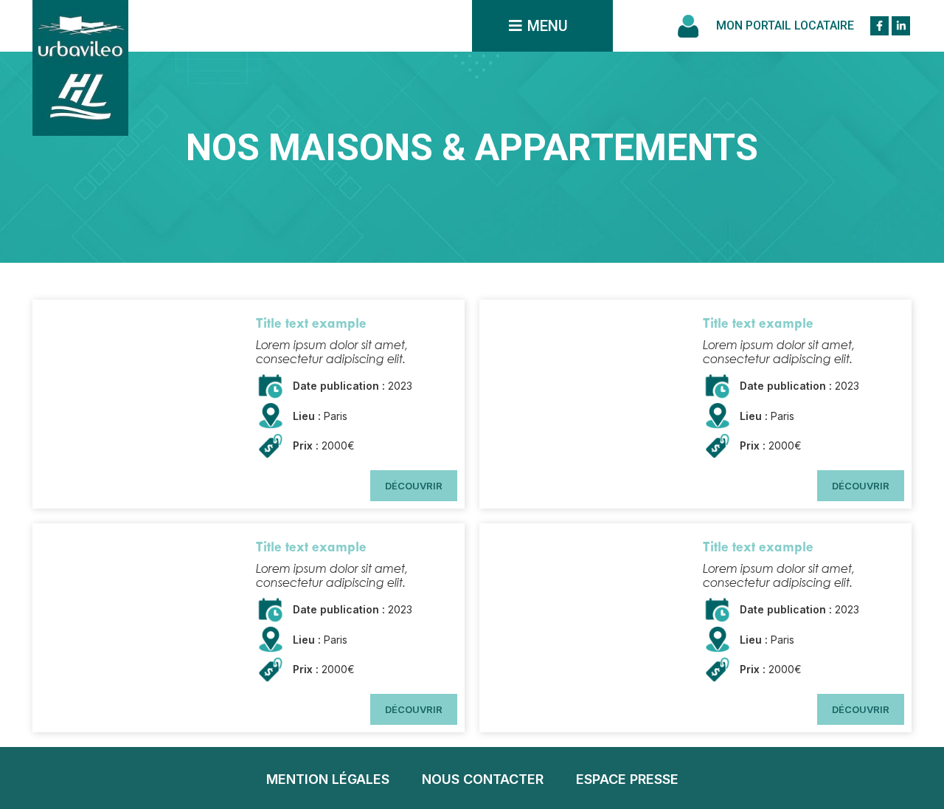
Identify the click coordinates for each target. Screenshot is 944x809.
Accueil (472, 183)
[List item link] (327, 780)
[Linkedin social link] (901, 25)
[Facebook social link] (879, 25)
